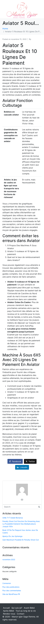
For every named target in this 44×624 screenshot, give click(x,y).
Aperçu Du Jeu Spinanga (12, 536)
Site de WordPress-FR (11, 594)
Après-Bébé (8, 611)
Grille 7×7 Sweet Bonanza (12, 518)
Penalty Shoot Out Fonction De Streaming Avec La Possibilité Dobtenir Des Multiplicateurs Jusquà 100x (21, 523)
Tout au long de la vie (26, 611)
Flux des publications (10, 587)
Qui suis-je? (16, 608)
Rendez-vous (9, 613)
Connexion (6, 583)
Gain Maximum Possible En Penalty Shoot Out (20, 540)
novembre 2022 (8, 559)
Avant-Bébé (29, 608)
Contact (20, 613)
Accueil (6, 608)
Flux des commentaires (11, 590)
